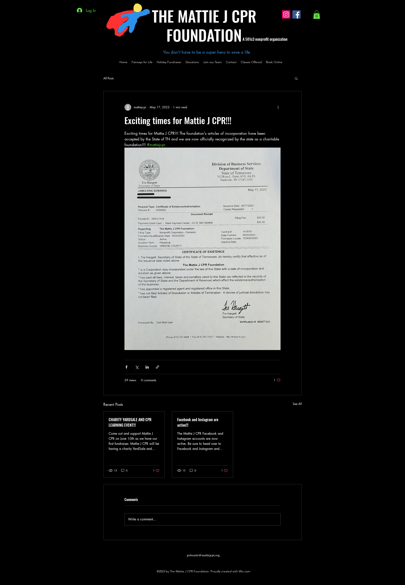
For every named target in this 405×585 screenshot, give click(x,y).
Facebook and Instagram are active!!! (197, 422)
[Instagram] (286, 14)
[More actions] (278, 107)
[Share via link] (157, 367)
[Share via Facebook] (126, 367)
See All (297, 404)
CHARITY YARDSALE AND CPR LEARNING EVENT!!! (130, 422)
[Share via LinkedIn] (147, 367)
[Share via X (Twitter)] (137, 367)
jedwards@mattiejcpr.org (203, 555)
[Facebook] (296, 14)
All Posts (108, 78)
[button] (316, 14)
